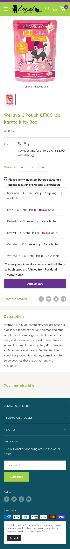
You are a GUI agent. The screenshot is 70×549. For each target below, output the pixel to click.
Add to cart (35, 284)
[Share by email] (63, 299)
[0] (62, 8)
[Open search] (47, 9)
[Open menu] (6, 9)
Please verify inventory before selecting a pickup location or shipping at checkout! (34, 182)
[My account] (55, 9)
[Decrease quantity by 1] (22, 167)
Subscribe (16, 477)
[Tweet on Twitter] (56, 299)
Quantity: (10, 167)
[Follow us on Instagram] (21, 499)
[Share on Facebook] (41, 299)
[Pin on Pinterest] (48, 299)
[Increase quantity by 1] (43, 167)
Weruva (9, 131)
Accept (14, 538)
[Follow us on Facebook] (6, 499)
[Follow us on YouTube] (29, 499)
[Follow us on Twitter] (14, 499)
